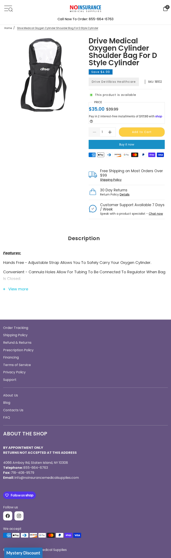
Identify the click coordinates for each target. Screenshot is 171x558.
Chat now (156, 214)
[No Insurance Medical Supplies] (85, 8)
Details (125, 194)
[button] (23, 553)
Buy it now (126, 144)
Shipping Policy (111, 180)
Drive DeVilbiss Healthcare (114, 82)
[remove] (94, 132)
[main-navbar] (8, 8)
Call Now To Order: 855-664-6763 (85, 19)
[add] (110, 132)
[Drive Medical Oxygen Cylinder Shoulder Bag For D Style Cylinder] (44, 76)
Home (8, 28)
